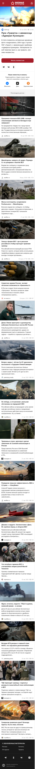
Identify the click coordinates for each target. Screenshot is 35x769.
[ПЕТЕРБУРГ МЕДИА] (2, 377)
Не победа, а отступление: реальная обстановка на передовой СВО (15, 403)
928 (32, 338)
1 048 (32, 217)
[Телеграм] (5, 757)
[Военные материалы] (17, 3)
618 (32, 500)
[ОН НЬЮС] (2, 298)
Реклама (4, 746)
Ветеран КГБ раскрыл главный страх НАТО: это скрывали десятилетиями (15, 644)
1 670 (32, 177)
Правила (21, 749)
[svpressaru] (2, 579)
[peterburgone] (2, 540)
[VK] (21, 757)
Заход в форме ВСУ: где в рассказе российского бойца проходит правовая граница (16, 244)
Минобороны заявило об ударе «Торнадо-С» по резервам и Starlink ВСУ (17, 161)
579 (32, 619)
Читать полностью (17, 60)
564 (32, 658)
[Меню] (3, 3)
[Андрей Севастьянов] (2, 217)
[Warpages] (2, 458)
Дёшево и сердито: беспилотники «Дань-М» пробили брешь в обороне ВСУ (16, 526)
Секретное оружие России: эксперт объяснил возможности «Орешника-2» (15, 284)
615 (32, 540)
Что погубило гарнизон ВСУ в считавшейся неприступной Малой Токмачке (14, 566)
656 (32, 377)
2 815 (32, 136)
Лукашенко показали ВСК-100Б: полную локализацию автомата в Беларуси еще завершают (16, 121)
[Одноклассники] (13, 757)
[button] (3, 67)
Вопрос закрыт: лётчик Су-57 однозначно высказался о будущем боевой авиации (16, 363)
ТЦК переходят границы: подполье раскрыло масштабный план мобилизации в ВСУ (17, 685)
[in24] (2, 29)
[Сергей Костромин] (2, 135)
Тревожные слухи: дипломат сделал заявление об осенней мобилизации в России (15, 443)
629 (32, 458)
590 (32, 579)
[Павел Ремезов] (2, 258)
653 (32, 417)
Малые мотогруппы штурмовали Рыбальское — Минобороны (13, 203)
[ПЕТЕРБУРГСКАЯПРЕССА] (2, 658)
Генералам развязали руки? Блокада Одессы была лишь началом (15, 723)
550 (32, 737)
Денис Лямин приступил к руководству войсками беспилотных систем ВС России (17, 324)
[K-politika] (2, 417)
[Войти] (32, 3)
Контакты (21, 746)
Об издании (5, 749)
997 (32, 298)
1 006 (32, 258)
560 (32, 698)
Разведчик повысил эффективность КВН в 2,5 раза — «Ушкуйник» (17, 484)
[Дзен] (29, 757)
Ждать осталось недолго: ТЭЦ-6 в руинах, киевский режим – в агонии (17, 605)
